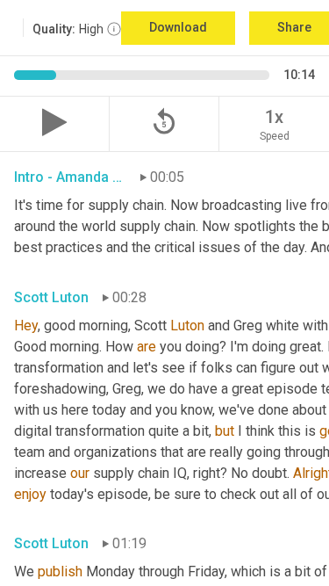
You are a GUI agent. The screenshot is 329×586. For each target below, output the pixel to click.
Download (178, 27)
